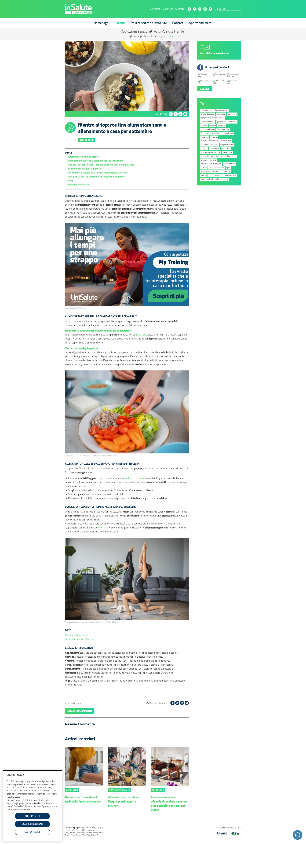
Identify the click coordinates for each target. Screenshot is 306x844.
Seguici (204, 89)
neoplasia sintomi (227, 145)
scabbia (204, 168)
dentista (212, 126)
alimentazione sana (221, 110)
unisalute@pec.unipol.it (74, 830)
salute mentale (229, 164)
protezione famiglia (208, 160)
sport (228, 168)
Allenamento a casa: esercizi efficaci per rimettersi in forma (97, 173)
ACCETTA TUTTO (32, 816)
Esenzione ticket (223, 129)
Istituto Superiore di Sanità (79, 639)
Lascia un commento (79, 711)
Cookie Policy (81, 835)
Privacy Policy (70, 835)
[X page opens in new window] (194, 9)
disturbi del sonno (208, 129)
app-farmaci (221, 114)
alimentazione (206, 110)
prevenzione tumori (228, 156)
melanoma (205, 145)
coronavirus (232, 122)
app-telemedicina (207, 122)
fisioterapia (205, 133)
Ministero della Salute (76, 635)
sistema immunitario (216, 168)
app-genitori (232, 114)
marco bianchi (226, 141)
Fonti (70, 181)
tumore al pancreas (216, 175)
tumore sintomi (207, 179)
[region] (32, 805)
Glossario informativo (78, 185)
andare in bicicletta (134, 478)
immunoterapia (227, 133)
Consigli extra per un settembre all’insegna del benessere (96, 177)
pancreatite (225, 149)
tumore (204, 175)
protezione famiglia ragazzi (211, 164)
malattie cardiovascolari (210, 141)
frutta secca (141, 335)
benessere (102, 528)
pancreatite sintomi (208, 152)
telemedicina (225, 172)
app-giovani (205, 118)
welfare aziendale (221, 179)
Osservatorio (214, 149)
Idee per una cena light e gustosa (84, 169)
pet (219, 152)
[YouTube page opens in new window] (210, 9)
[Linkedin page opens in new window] (199, 9)
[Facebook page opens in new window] (189, 9)
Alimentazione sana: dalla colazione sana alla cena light (95, 161)
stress (215, 172)
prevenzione (227, 152)
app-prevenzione (218, 118)
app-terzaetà (221, 122)
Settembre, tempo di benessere (83, 157)
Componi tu (127, 36)
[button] (297, 835)
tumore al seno (230, 175)
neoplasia (214, 145)
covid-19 (204, 126)
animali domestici (207, 114)
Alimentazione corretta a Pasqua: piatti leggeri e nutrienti (123, 801)
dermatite (221, 126)
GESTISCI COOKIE (32, 832)
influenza (214, 137)
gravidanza (216, 133)
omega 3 (204, 149)
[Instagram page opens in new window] (205, 9)
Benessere (87, 140)
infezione (204, 137)
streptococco (206, 172)
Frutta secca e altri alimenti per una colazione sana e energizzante (100, 165)
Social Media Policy (94, 835)
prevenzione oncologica (210, 156)
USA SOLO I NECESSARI (32, 824)
